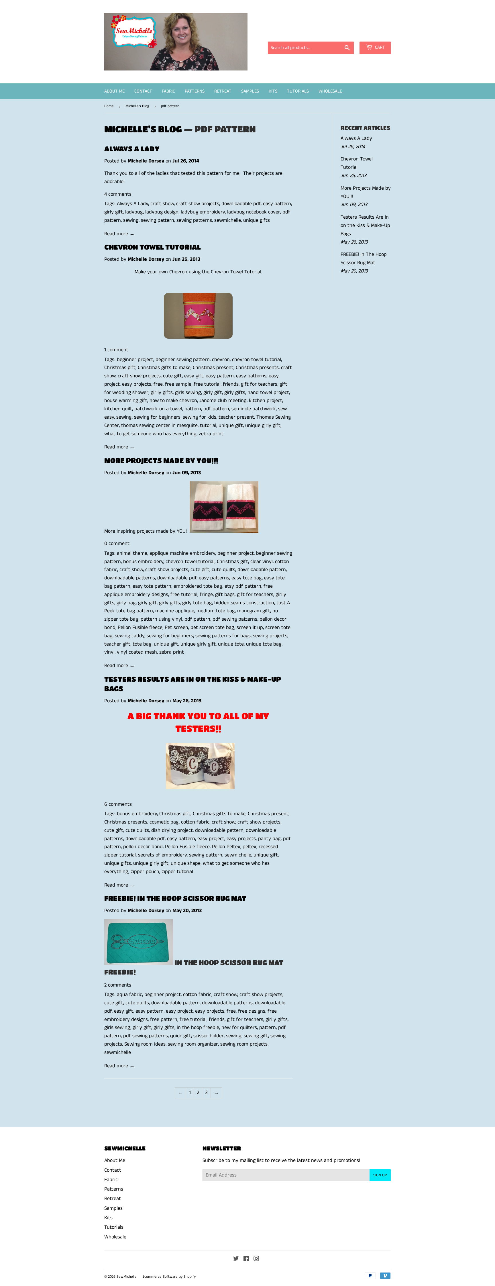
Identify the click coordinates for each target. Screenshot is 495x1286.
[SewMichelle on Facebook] (246, 1259)
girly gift (113, 212)
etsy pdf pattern (243, 586)
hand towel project (268, 392)
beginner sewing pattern (183, 359)
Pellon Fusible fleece (140, 627)
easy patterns (251, 376)
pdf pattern (216, 409)
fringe (206, 594)
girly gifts (234, 392)
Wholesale (330, 91)
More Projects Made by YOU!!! (161, 460)
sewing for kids (199, 417)
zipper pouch (145, 871)
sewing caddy (129, 636)
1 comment (116, 350)
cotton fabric (195, 822)
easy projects (136, 384)
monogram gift (253, 611)
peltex (249, 846)
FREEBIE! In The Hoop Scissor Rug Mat (175, 898)
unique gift (231, 425)
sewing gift (256, 1036)
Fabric (168, 91)
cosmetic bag (164, 822)
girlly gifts (162, 392)
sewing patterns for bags (223, 636)
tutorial (208, 425)
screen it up (250, 627)
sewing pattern (157, 220)
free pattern (163, 1019)
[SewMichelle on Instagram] (256, 1259)
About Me (114, 91)
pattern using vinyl (161, 619)
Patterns (195, 91)
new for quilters (239, 1027)
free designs (251, 1011)
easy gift (193, 376)
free (158, 384)
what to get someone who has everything (150, 434)
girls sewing (188, 392)
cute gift (172, 376)
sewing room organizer (193, 1044)
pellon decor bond (143, 846)
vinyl (109, 652)
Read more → (119, 234)
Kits (273, 91)
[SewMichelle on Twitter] (236, 1259)
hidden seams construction (244, 603)
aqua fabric (129, 994)
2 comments (117, 985)
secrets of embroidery (162, 855)
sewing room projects (244, 1044)
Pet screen (176, 627)
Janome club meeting (223, 400)
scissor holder (208, 1036)
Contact (143, 91)
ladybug (134, 212)
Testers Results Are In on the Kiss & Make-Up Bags (365, 225)
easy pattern (277, 203)
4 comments (117, 194)
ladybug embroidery (203, 212)
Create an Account (373, 33)
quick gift (180, 1036)
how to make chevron (173, 400)
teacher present (236, 417)
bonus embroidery (143, 561)
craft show (162, 203)
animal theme (132, 553)
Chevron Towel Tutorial (152, 247)
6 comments (118, 804)
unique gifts (256, 220)
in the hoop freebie (198, 1027)
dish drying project (172, 830)
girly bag (126, 603)
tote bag (142, 644)
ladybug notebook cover (253, 212)
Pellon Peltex (226, 846)
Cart (379, 47)
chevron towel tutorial (256, 359)
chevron (221, 359)
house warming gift (125, 400)
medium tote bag (216, 611)
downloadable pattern (261, 569)
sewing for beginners (157, 417)
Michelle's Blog (137, 106)
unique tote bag (264, 644)
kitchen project (265, 400)
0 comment (116, 543)
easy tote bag (246, 578)
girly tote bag (197, 603)
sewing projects (270, 636)
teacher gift (117, 644)
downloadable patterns (129, 578)
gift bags (225, 594)
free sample (178, 384)
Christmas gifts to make (164, 367)
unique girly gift (262, 425)
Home (109, 106)
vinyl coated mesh (137, 652)
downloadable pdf (241, 203)
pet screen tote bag (212, 627)
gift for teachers (259, 384)
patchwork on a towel (158, 409)
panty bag (269, 838)
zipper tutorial (177, 871)
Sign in (339, 33)
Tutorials (298, 91)
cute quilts (223, 569)
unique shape (186, 863)
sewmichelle (227, 220)
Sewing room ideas (145, 1044)
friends (231, 384)
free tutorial (207, 384)
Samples (250, 91)
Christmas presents (257, 367)
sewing (131, 220)
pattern (192, 409)
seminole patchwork (253, 409)
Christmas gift (119, 367)
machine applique (174, 611)
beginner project (135, 359)
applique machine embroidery (182, 553)
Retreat (222, 91)
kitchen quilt (118, 409)
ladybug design (161, 212)
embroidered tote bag (198, 586)
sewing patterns (194, 220)
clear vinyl (261, 561)
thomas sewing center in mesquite (159, 425)
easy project (210, 838)
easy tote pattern (152, 586)
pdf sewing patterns (235, 619)
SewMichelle (127, 1276)
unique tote (231, 644)
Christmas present (213, 367)
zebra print (211, 434)
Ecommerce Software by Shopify (169, 1276)
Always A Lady (132, 148)
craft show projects (197, 203)
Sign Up (380, 1175)
